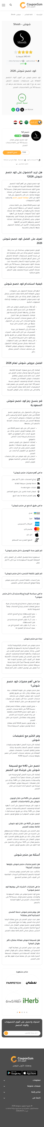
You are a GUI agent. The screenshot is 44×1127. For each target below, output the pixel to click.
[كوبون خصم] (31, 5)
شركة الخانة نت (11, 1108)
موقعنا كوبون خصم (21, 198)
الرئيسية (39, 15)
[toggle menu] (10, 5)
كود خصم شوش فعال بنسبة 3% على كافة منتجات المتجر (16, 143)
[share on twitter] (22, 110)
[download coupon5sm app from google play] (14, 1073)
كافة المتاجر (29, 15)
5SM (16, 152)
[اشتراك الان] (6, 1033)
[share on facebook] (18, 110)
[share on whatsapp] (13, 110)
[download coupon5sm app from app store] (29, 1073)
